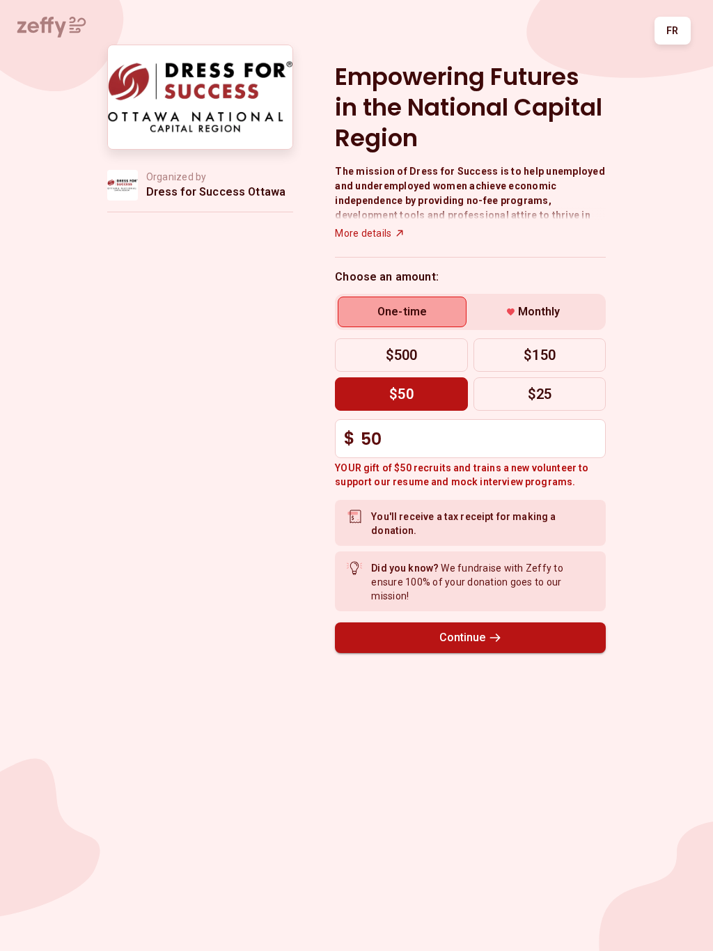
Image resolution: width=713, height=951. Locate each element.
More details (363, 233)
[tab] (402, 312)
